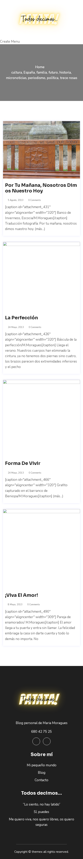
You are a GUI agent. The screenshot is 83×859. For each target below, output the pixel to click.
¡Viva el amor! (21, 595)
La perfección (21, 318)
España (29, 72)
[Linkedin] (47, 741)
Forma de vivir (22, 463)
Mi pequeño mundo (41, 765)
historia (65, 72)
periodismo (36, 78)
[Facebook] (36, 741)
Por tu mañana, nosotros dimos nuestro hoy (41, 188)
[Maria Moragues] (41, 19)
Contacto (41, 780)
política (52, 78)
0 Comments (34, 200)
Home (40, 67)
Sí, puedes (41, 812)
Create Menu (10, 41)
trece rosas (68, 78)
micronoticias (16, 78)
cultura (16, 72)
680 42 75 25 (41, 731)
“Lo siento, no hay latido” (41, 804)
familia (41, 72)
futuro (53, 72)
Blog (41, 772)
